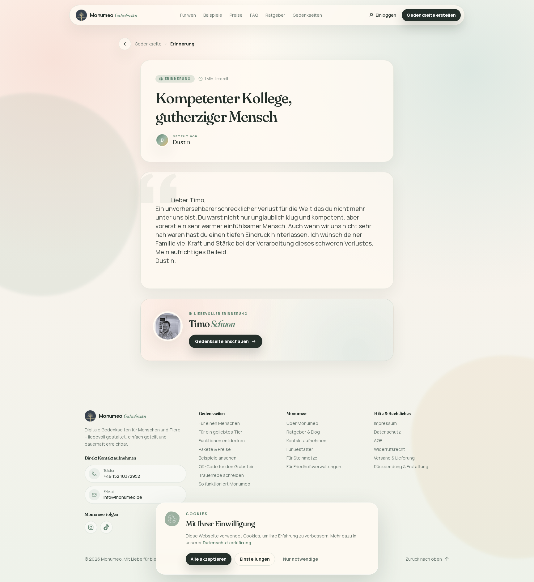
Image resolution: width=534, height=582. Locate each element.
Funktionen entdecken (222, 440)
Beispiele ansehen (217, 458)
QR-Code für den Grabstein (227, 466)
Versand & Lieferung (394, 458)
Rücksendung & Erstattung (401, 466)
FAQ (254, 15)
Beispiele (212, 15)
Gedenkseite (148, 44)
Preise (236, 15)
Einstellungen (255, 559)
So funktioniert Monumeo (224, 484)
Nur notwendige (300, 559)
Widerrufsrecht (389, 449)
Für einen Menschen (219, 423)
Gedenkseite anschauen (222, 341)
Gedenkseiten (307, 15)
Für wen (188, 15)
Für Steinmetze (301, 458)
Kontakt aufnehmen (306, 440)
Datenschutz (387, 432)
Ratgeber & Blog (303, 432)
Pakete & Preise (215, 449)
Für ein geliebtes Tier (220, 432)
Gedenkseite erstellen (431, 15)
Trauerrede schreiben (221, 475)
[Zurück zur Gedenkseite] (125, 44)
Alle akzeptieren (209, 559)
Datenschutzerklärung (227, 543)
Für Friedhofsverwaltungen (313, 466)
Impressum (385, 423)
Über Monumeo (302, 423)
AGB (378, 440)
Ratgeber (275, 15)
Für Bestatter (299, 449)
